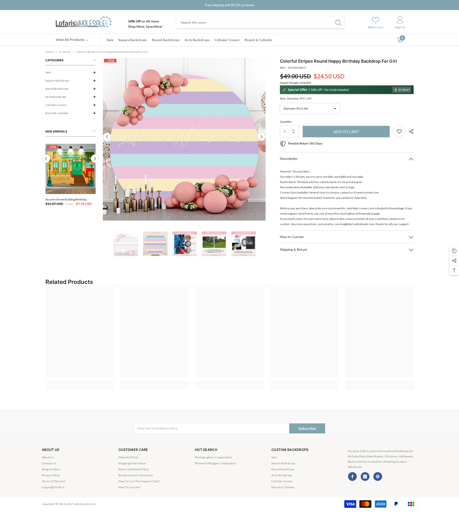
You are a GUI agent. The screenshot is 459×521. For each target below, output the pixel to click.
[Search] (260, 22)
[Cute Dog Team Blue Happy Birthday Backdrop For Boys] (70, 169)
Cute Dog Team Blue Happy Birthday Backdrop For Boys (68, 199)
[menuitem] (70, 72)
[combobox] (254, 22)
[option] (70, 175)
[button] (70, 72)
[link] (79, 382)
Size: (295, 98)
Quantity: (286, 121)
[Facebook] (352, 476)
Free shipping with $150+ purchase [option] (229, 5)
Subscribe (307, 428)
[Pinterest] (377, 476)
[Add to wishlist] (399, 131)
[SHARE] (409, 131)
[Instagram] (365, 476)
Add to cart (346, 131)
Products (65, 52)
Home (49, 52)
